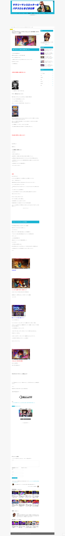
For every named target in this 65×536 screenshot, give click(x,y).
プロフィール (21, 13)
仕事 (41, 75)
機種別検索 (29, 13)
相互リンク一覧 (37, 13)
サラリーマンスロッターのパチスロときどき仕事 (21, 533)
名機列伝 (42, 77)
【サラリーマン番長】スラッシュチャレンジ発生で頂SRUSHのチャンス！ (48, 65)
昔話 (41, 79)
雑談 (41, 85)
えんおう (18, 513)
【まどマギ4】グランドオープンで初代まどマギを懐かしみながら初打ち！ (48, 62)
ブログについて (41, 13)
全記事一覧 (33, 13)
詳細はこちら (46, 44)
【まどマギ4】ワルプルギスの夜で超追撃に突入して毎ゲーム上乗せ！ (48, 50)
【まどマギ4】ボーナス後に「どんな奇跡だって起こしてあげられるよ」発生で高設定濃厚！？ (46, 57)
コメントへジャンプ (36, 34)
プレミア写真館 (43, 73)
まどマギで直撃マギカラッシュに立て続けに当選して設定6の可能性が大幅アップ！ (23, 402)
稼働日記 (42, 83)
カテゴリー (25, 13)
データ (41, 71)
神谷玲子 (42, 81)
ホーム (18, 13)
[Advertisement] (32, 20)
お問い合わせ (46, 13)
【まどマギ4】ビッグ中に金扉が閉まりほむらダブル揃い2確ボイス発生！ (48, 54)
